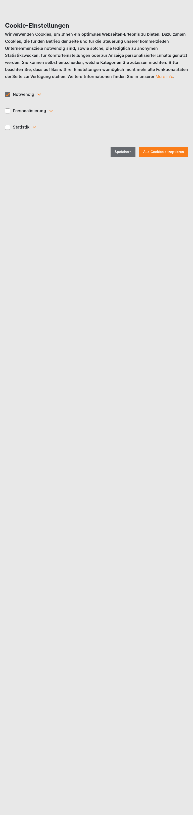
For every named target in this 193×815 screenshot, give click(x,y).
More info (164, 76)
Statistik (21, 127)
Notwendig (23, 94)
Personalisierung (29, 110)
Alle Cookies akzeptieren (163, 152)
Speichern (123, 152)
